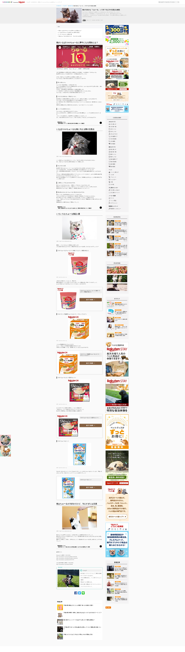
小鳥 (111, 182)
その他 (112, 184)
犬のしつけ (113, 131)
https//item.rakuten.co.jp (63, 277)
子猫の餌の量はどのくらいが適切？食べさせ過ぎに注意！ (79, 605)
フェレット (113, 177)
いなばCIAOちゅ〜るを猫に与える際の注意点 (69, 32)
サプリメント (113, 203)
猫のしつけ (113, 156)
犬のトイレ (113, 129)
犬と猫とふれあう (115, 190)
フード (112, 198)
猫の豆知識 (113, 161)
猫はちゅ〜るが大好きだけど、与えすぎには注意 (70, 36)
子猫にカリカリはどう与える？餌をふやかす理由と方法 (78, 634)
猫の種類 (112, 164)
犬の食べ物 (113, 126)
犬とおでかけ (113, 134)
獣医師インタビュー (115, 208)
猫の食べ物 (70, 5)
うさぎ (112, 174)
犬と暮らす (113, 124)
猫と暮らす (113, 149)
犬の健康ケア (113, 136)
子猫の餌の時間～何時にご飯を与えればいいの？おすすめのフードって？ (83, 612)
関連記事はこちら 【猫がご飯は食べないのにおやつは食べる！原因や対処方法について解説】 (75, 207)
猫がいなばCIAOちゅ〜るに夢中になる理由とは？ (70, 30)
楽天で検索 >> (90, 299)
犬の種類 (112, 141)
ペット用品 (113, 200)
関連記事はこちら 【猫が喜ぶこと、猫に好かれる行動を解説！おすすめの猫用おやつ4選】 (74, 546)
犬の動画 (112, 143)
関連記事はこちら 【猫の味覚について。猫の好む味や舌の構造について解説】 (71, 123)
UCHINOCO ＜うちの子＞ (61, 5)
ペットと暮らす (114, 172)
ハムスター (113, 179)
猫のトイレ (113, 154)
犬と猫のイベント (115, 192)
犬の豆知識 (113, 138)
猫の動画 (112, 166)
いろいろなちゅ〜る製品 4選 (65, 34)
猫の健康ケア (113, 159)
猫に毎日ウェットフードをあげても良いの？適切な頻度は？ (79, 619)
